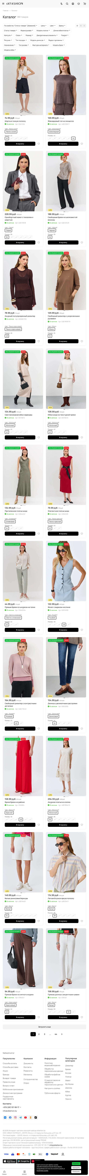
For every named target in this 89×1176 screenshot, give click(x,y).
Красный (9, 813)
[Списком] (81, 25)
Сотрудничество (31, 1079)
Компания (28, 1058)
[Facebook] (10, 1117)
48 (21, 138)
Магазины (28, 1074)
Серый (8, 230)
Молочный (10, 425)
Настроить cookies (52, 1088)
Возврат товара (9, 1078)
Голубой (52, 618)
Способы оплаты (10, 1063)
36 (55, 138)
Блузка (68, 1073)
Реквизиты (28, 1071)
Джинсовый (53, 716)
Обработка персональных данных (53, 1070)
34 (50, 138)
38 (59, 138)
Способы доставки (10, 1067)
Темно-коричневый (13, 329)
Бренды (6, 1074)
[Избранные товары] (79, 3)
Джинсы (68, 1088)
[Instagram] (15, 1117)
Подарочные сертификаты (8, 1097)
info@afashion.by (10, 1111)
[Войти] (73, 3)
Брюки (68, 1069)
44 (11, 138)
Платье (68, 1077)
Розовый (9, 716)
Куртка (68, 1095)
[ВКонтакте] (5, 1117)
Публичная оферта (52, 1093)
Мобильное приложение (13, 1089)
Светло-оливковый (13, 618)
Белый (8, 909)
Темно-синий (11, 131)
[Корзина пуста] (84, 3)
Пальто (68, 1099)
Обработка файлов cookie (52, 1075)
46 (16, 138)
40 (64, 138)
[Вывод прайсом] (84, 25)
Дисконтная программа (12, 1093)
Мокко (51, 329)
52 (30, 819)
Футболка (69, 1084)
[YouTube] (25, 1117)
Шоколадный (54, 131)
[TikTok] (35, 1117)
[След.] (61, 1034)
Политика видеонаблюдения (52, 1064)
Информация (50, 1058)
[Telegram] (20, 1117)
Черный (52, 230)
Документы (28, 1063)
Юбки (67, 1091)
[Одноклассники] (30, 1117)
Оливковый (10, 521)
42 (7, 138)
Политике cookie (42, 1171)
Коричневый (10, 1005)
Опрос (26, 1083)
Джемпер (69, 1065)
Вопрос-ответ (8, 1085)
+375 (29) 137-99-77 (11, 1107)
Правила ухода (9, 1082)
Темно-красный (55, 521)
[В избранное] (38, 143)
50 (26, 138)
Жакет (68, 1080)
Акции (5, 1071)
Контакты (27, 1067)
